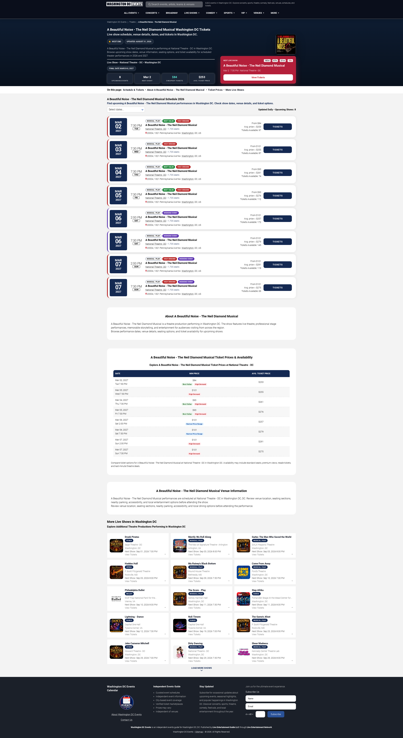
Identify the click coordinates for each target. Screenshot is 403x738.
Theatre (132, 22)
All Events (130, 13)
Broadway (172, 13)
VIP (243, 13)
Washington (188, 133)
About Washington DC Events (126, 714)
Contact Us (126, 719)
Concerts (151, 13)
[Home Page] (124, 4)
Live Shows (190, 13)
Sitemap (199, 732)
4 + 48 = (249, 714)
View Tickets (258, 77)
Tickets (278, 126)
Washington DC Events (116, 22)
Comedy (210, 13)
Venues (258, 13)
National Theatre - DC (155, 129)
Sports (228, 13)
